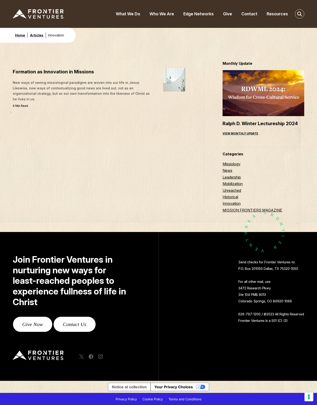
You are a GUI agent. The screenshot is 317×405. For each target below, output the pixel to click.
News (227, 170)
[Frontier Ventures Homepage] (46, 14)
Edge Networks (198, 13)
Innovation (232, 203)
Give (227, 13)
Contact (249, 13)
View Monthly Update (240, 133)
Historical (230, 197)
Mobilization (233, 183)
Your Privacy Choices (173, 387)
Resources (277, 13)
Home (20, 35)
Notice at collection (129, 387)
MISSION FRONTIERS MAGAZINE (252, 210)
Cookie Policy (152, 399)
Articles (36, 35)
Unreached (232, 190)
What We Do (128, 13)
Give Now (32, 324)
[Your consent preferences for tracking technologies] (308, 396)
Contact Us (74, 324)
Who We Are (161, 13)
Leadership (232, 177)
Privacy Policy (126, 399)
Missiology (231, 164)
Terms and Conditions (184, 399)
